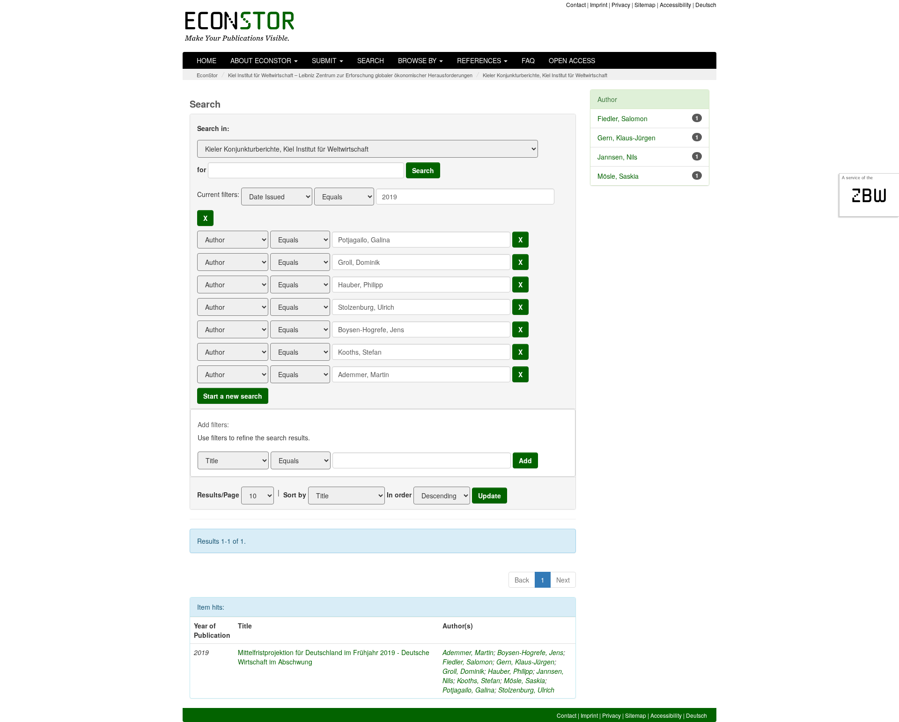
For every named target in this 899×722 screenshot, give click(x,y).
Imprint (598, 4)
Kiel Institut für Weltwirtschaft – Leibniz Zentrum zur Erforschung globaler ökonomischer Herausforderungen (350, 75)
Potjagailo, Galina (468, 689)
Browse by (418, 60)
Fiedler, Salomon (467, 661)
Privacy (621, 4)
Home (206, 60)
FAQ (528, 60)
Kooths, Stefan (478, 680)
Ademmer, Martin (468, 652)
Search (370, 60)
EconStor (207, 75)
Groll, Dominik (463, 671)
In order (399, 494)
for (201, 169)
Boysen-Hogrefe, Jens (530, 652)
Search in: (213, 128)
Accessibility (675, 4)
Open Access (572, 60)
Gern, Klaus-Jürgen (525, 661)
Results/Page (218, 494)
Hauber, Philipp (510, 671)
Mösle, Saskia (524, 680)
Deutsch (705, 4)
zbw (869, 195)
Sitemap (645, 4)
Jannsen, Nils (617, 156)
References (480, 60)
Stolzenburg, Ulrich (526, 689)
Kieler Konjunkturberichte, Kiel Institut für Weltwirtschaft (545, 75)
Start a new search (232, 396)
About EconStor (261, 60)
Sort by (294, 494)
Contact (576, 4)
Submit (325, 60)
